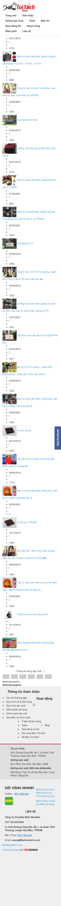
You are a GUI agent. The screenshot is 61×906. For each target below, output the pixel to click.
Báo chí (45, 20)
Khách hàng (33, 25)
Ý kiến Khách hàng (31, 721)
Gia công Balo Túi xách (33, 733)
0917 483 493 (21, 793)
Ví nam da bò (24, 430)
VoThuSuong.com (45, 796)
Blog (47, 725)
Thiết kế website (10, 849)
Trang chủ (11, 15)
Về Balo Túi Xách (30, 737)
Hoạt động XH (13, 25)
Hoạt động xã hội (30, 729)
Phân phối (11, 31)
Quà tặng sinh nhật (27, 119)
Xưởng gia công (14, 20)
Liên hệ (27, 31)
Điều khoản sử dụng (16, 709)
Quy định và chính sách (18, 717)
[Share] (6, 676)
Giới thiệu (28, 15)
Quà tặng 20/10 (25, 243)
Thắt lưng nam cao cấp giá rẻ (32, 614)
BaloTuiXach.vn (44, 792)
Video (24, 725)
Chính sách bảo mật (16, 713)
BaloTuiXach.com (45, 789)
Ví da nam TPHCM (27, 522)
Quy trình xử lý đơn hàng (19, 701)
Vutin (32, 20)
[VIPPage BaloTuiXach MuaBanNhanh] (9, 800)
